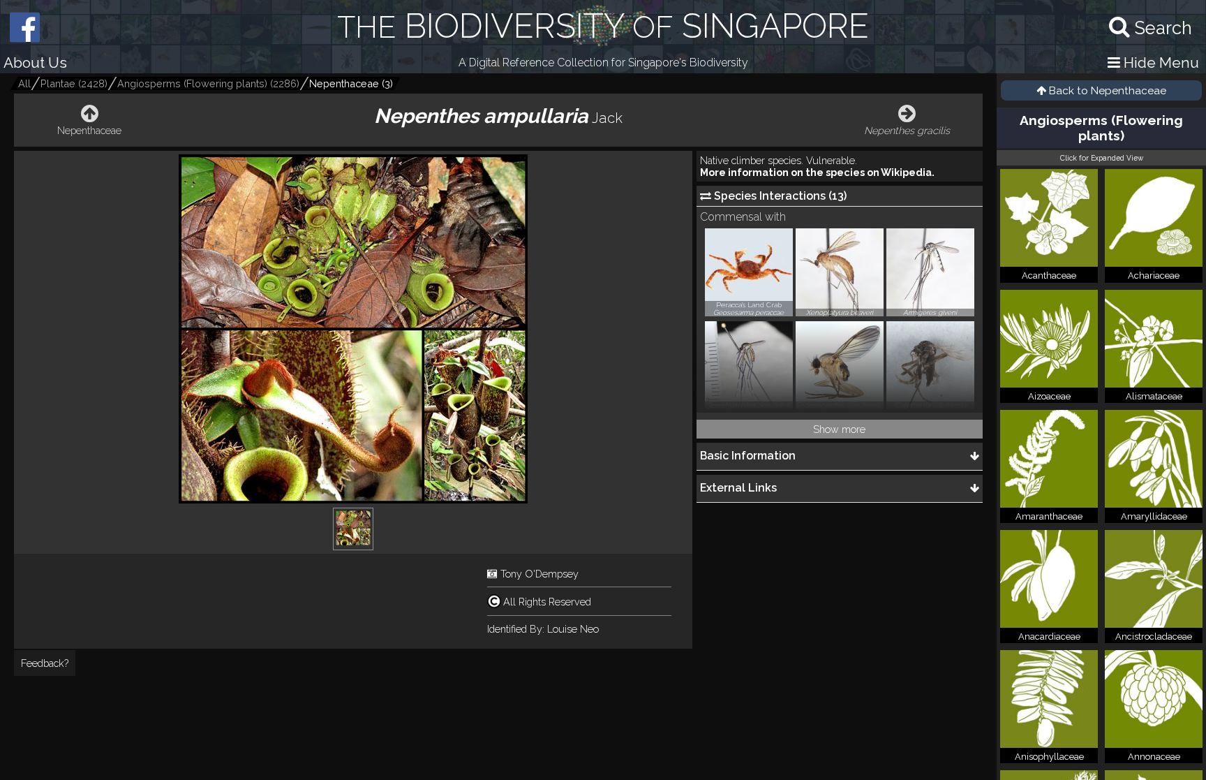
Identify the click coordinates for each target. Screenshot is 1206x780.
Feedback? (44, 663)
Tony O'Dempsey (539, 574)
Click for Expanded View (1101, 158)
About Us (35, 62)
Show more (839, 429)
